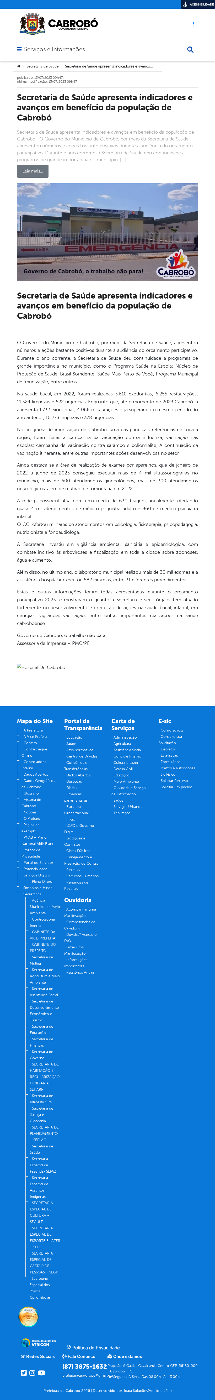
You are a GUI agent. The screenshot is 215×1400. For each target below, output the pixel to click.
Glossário (31, 793)
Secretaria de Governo (41, 1055)
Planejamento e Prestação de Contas (81, 860)
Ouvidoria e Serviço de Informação (128, 791)
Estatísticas (169, 756)
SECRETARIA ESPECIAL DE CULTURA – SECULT (41, 1212)
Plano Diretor (43, 882)
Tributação (122, 813)
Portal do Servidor (38, 863)
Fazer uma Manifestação (75, 950)
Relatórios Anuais (80, 972)
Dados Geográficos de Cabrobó (38, 784)
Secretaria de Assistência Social (44, 992)
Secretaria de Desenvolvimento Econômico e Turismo (44, 1010)
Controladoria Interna (34, 765)
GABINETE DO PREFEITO (43, 948)
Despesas (74, 781)
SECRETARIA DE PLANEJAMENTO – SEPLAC (44, 1133)
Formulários (170, 762)
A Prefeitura (33, 730)
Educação (74, 737)
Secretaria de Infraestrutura (41, 1099)
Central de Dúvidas (81, 756)
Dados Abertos (36, 774)
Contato (30, 743)
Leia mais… (33, 171)
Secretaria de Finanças (41, 1042)
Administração (125, 737)
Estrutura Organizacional (76, 810)
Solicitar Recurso (174, 781)
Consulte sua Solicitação (170, 740)
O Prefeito (32, 819)
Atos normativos (79, 750)
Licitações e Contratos (74, 841)
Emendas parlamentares (76, 797)
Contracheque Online (34, 752)
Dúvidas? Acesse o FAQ (80, 938)
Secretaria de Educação (41, 1030)
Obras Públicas (78, 851)
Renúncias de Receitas (76, 885)
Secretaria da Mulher (41, 960)
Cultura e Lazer (126, 763)
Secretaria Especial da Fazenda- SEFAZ (43, 1165)
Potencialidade (35, 869)
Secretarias (32, 894)
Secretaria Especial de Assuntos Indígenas (39, 1187)
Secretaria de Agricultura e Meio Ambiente (45, 976)
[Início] (18, 66)
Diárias (71, 788)
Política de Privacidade (31, 853)
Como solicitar (173, 730)
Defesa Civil (123, 769)
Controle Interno (127, 756)
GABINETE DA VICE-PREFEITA (42, 935)
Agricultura (122, 744)
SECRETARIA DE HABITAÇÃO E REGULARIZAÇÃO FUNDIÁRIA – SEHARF (45, 1076)
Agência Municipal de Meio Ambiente (45, 906)
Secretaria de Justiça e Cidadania (41, 1114)
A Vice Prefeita (35, 737)
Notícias (30, 812)
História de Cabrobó (31, 803)
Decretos (168, 749)
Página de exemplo (31, 828)
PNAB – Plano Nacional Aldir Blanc (38, 840)
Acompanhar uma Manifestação (80, 912)
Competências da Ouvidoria (79, 925)
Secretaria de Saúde (42, 66)
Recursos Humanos (82, 876)
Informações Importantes (75, 963)
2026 (85, 1391)
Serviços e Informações (54, 49)
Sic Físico (168, 774)
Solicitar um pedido (176, 787)
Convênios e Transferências (76, 766)
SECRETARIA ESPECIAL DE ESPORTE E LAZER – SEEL (45, 1237)
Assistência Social (128, 750)
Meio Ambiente (126, 781)
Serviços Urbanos (128, 807)
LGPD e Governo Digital (79, 829)
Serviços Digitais (37, 875)
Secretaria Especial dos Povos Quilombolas (40, 1288)
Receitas (73, 870)
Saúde (71, 744)
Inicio (70, 819)
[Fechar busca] (190, 49)
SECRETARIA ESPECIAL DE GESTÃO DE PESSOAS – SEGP (44, 1262)
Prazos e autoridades (178, 768)
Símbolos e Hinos (37, 888)
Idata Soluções (136, 1391)
